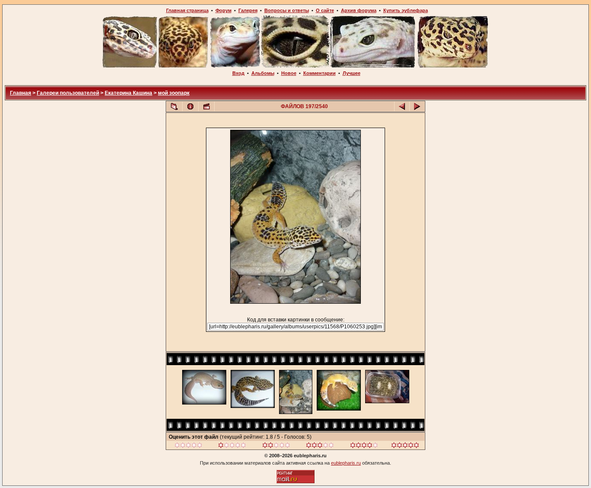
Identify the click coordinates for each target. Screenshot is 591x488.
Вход (238, 73)
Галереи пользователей (68, 93)
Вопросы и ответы (286, 10)
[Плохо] (232, 446)
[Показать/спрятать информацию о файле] (190, 106)
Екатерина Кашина (128, 93)
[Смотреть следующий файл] (417, 106)
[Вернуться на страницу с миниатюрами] (174, 106)
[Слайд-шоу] (206, 106)
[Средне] (276, 446)
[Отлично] (364, 446)
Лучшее (351, 73)
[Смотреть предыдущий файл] (402, 106)
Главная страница (187, 10)
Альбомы (262, 73)
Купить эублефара (405, 10)
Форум (223, 10)
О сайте (325, 10)
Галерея (247, 10)
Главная (20, 93)
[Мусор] (188, 446)
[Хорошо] (320, 446)
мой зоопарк (174, 93)
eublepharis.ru (346, 463)
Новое (288, 73)
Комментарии (319, 73)
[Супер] (405, 446)
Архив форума (358, 10)
